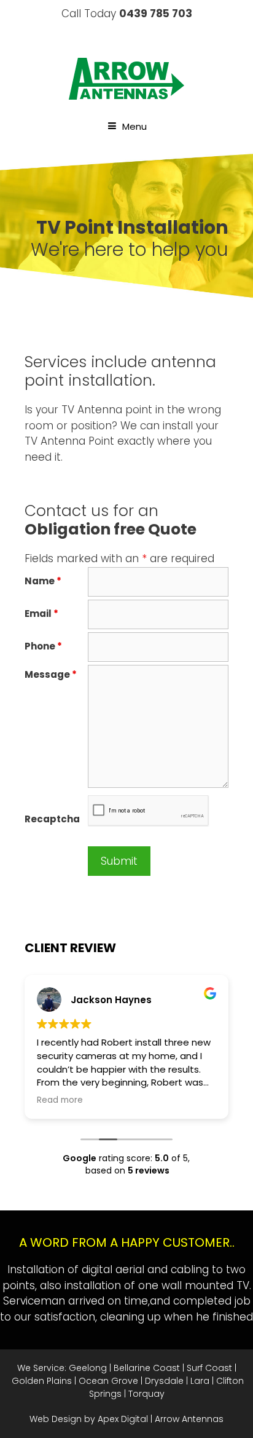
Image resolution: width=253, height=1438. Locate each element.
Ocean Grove (108, 1381)
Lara (199, 1381)
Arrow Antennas (189, 1419)
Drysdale (164, 1381)
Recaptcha (52, 818)
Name (43, 580)
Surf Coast (209, 1368)
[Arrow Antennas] (126, 78)
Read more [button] (60, 1100)
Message (51, 674)
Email (41, 613)
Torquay (146, 1394)
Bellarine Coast (147, 1368)
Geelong (88, 1368)
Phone (43, 646)
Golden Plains (42, 1381)
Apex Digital (123, 1419)
